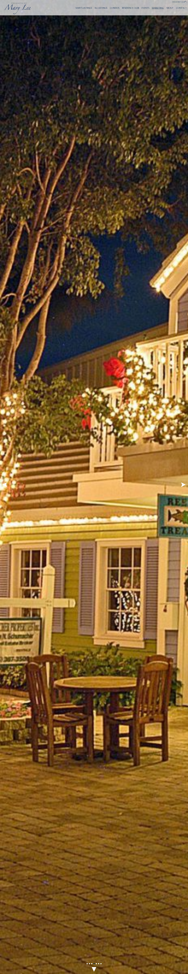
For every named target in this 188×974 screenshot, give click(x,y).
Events (145, 8)
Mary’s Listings (84, 8)
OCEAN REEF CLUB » (179, 2)
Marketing (158, 8)
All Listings (101, 8)
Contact (181, 8)
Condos (114, 8)
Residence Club (130, 8)
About (170, 8)
